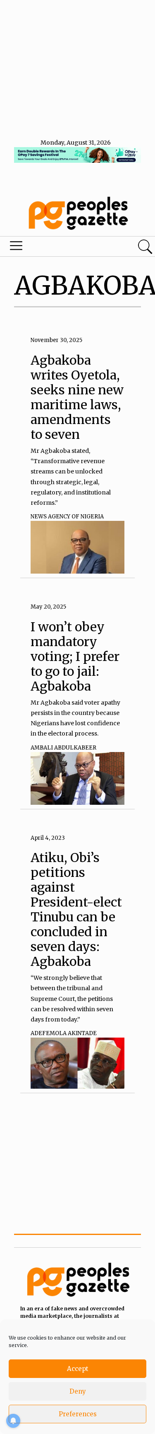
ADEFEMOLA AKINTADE (64, 1033)
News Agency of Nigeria (67, 516)
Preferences (78, 1414)
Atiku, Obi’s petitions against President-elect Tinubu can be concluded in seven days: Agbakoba (76, 909)
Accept (77, 1369)
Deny (77, 1391)
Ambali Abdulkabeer (63, 747)
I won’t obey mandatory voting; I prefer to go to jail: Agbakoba (75, 656)
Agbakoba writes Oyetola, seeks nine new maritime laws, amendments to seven (77, 397)
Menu (53, 247)
